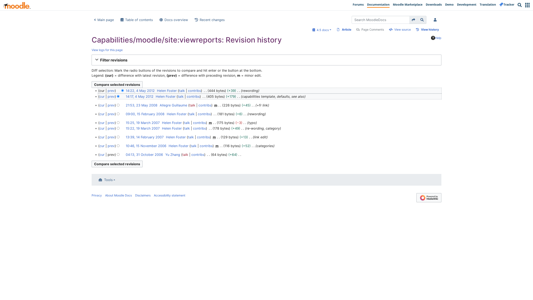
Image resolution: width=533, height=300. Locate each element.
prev (111, 91)
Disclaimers (143, 195)
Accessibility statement (169, 195)
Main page (105, 20)
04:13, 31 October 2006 (144, 154)
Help (438, 38)
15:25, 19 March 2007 (143, 123)
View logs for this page (107, 50)
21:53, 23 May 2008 (141, 105)
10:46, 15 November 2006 (146, 146)
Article (346, 29)
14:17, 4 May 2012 (139, 96)
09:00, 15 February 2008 (145, 114)
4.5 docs (322, 30)
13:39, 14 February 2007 (145, 137)
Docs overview (176, 20)
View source (402, 29)
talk (182, 91)
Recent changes (212, 20)
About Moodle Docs (118, 195)
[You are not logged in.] (436, 20)
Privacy (97, 195)
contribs (194, 91)
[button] (527, 5)
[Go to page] (413, 20)
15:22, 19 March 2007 (143, 128)
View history (430, 29)
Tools (108, 180)
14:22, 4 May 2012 (140, 91)
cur (102, 96)
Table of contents (139, 20)
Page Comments (372, 29)
